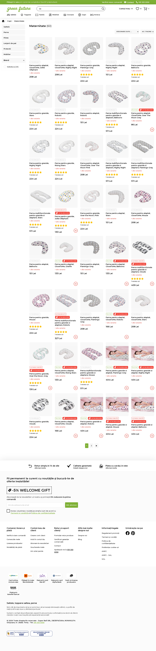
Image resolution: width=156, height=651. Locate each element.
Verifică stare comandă (112, 2)
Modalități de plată (14, 547)
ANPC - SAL (107, 555)
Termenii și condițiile (20, 513)
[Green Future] (3, 21)
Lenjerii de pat (10, 43)
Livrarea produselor (14, 543)
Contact (130, 2)
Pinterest (133, 533)
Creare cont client (37, 535)
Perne (6, 32)
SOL (103, 559)
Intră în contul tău (37, 539)
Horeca (97, 15)
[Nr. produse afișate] (147, 31)
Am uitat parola (36, 551)
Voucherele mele (37, 547)
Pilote (6, 38)
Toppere (27, 15)
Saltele (13, 15)
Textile (41, 15)
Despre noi (82, 535)
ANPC (104, 551)
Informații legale (110, 528)
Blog (80, 539)
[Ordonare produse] (127, 31)
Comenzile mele (13, 539)
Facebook (128, 533)
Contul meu (124, 8)
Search (103, 8)
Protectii (7, 49)
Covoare (70, 15)
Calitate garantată (82, 466)
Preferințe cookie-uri (110, 547)
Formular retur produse (63, 535)
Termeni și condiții (109, 537)
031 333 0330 (144, 2)
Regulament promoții (110, 533)
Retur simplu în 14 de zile (46, 466)
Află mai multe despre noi (85, 529)
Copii (84, 15)
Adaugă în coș (152, 130)
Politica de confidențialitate (43, 513)
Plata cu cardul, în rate (117, 466)
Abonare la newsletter (39, 543)
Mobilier (55, 15)
